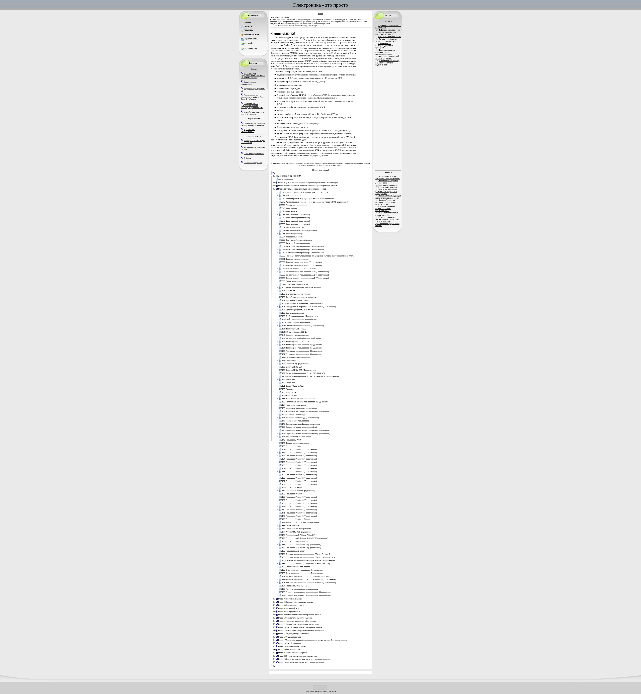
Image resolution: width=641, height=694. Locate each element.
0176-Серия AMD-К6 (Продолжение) (296, 529)
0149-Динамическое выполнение (295, 443)
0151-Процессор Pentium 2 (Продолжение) (299, 449)
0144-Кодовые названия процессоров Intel (299, 427)
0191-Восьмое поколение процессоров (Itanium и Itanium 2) (306, 576)
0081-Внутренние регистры (292, 227)
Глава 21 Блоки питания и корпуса (292, 653)
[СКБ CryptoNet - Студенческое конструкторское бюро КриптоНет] (249, 49)
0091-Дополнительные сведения (294, 259)
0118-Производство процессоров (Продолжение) (301, 345)
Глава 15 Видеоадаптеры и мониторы (294, 634)
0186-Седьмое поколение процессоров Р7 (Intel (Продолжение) (308, 560)
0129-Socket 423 (288, 380)
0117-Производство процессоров (295, 341)
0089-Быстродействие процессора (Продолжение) (302, 253)
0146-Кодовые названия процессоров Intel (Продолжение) (305, 433)
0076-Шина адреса (289, 211)
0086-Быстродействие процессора (295, 243)
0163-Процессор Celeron (291, 487)
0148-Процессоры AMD (291, 440)
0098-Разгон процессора (291, 281)
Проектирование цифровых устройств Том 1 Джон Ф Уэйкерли (252, 97)
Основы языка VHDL (387, 41)
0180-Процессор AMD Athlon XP (294, 541)
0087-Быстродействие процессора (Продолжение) (302, 246)
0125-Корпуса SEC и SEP (291, 367)
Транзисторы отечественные (248, 131)
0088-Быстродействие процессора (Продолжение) (302, 249)
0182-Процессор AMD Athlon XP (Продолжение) (301, 548)
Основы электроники (253, 163)
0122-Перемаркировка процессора (295, 357)
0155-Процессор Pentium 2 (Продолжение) (299, 462)
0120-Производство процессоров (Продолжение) (302, 351)
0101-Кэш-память (288, 291)
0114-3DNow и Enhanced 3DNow (294, 332)
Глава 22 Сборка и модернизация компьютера (297, 656)
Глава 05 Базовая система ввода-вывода (295, 602)
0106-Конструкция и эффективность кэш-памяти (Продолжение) (308, 307)
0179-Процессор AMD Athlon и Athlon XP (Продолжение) (304, 538)
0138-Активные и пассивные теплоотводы (299, 408)
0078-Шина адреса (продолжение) (295, 218)
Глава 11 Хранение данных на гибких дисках (297, 621)
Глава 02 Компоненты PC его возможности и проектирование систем (307, 186)
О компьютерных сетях (254, 154)
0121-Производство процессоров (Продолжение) (302, 354)
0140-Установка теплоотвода (293, 414)
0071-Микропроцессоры (291, 196)
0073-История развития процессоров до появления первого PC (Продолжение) (314, 202)
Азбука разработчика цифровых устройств (385, 33)
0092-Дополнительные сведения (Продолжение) (301, 262)
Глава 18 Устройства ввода (289, 643)
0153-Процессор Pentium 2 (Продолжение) (299, 456)
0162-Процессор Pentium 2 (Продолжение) (299, 484)
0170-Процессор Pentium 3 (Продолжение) (299, 510)
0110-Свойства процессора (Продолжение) (299, 319)
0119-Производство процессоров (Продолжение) (301, 348)
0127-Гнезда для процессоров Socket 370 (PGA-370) (303, 373)
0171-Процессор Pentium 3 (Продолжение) (299, 513)
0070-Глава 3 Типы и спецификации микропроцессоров (304, 192)
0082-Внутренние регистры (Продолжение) (299, 230)
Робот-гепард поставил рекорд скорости (386, 214)
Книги (320, 14)
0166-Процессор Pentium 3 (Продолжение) (299, 497)
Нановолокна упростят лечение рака (386, 182)
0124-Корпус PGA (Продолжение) (295, 364)
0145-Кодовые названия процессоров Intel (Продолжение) (305, 430)
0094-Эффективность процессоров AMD (298, 269)
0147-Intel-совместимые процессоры (296, 437)
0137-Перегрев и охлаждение (293, 405)
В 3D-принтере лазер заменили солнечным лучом (387, 177)
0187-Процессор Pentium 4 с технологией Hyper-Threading (305, 564)
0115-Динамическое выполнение (295, 335)
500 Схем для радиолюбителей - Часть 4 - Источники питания (253, 75)
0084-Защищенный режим (292, 237)
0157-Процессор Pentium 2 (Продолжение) (299, 468)
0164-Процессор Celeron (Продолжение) (298, 491)
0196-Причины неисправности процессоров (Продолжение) (306, 592)
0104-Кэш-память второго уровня (295, 300)
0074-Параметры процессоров (294, 205)
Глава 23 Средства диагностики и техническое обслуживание (304, 659)
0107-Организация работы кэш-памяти (297, 310)
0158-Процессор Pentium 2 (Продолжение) (299, 472)
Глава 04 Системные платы (290, 599)
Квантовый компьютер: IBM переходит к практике (386, 186)
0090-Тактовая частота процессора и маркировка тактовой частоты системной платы (317, 256)
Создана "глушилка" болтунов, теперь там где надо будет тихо (386, 202)
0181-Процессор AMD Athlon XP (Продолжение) (301, 545)
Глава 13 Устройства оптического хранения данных (300, 627)
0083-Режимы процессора (292, 234)
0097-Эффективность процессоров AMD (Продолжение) (305, 278)
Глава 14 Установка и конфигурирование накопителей (301, 631)
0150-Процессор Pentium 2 (292, 446)
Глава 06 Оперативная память (291, 605)
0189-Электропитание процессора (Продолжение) (302, 570)
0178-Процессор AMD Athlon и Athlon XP (298, 535)
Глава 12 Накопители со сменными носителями (298, 624)
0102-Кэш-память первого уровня (295, 294)
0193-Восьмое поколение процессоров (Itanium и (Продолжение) (308, 583)
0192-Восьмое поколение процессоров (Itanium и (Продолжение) (308, 579)
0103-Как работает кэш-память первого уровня (301, 297)
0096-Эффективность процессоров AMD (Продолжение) (305, 275)
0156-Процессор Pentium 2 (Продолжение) (299, 465)
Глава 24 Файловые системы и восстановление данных (302, 662)
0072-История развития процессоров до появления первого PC (308, 199)
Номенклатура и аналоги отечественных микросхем (253, 124)
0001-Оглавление (285, 179)
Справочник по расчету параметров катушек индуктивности (387, 63)
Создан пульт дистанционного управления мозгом (387, 223)
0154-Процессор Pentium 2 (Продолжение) (299, 459)
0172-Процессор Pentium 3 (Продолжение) (299, 516)
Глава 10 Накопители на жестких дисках (295, 618)
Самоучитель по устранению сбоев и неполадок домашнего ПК (252, 106)
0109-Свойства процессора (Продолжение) (299, 316)
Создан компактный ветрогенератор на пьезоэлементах (385, 208)
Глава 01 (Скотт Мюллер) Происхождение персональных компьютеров (308, 183)
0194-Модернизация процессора (294, 586)
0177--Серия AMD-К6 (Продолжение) (296, 532)
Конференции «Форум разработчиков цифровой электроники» (386, 191)
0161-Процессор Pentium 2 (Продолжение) (299, 481)
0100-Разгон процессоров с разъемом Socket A (301, 288)
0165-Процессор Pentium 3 (292, 494)
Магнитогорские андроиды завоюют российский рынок (388, 197)
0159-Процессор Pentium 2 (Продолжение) (299, 475)
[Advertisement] (388, 118)
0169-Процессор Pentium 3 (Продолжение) (299, 506)
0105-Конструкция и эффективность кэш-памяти (302, 303)
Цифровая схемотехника (389, 30)
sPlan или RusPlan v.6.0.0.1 (389, 37)
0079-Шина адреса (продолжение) (295, 221)
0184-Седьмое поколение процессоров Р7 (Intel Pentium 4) (306, 554)
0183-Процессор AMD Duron (293, 551)
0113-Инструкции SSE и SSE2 (293, 329)
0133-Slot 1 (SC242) (289, 392)
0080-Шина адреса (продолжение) (295, 224)
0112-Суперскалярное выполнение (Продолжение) (302, 326)
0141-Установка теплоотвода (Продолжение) (300, 418)
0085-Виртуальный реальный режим (296, 240)
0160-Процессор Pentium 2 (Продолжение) (299, 478)
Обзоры (247, 158)
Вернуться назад (320, 170)
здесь (339, 165)
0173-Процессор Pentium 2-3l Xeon (295, 519)
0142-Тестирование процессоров (295, 421)
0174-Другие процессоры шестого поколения (300, 522)
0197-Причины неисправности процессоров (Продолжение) (306, 595)
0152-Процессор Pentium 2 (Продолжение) (299, 453)
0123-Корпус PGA (288, 361)
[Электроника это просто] (320, 690)
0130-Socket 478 (288, 383)
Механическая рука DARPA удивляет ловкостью (387, 218)
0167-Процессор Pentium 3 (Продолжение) (299, 500)
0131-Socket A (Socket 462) (292, 386)
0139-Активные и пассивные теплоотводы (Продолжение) (305, 411)
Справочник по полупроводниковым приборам (384, 46)
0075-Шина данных (289, 208)
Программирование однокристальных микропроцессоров (385, 52)
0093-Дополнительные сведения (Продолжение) (301, 265)
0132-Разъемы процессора (292, 389)
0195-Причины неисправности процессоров (299, 589)
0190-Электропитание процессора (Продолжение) (302, 573)
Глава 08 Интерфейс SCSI (289, 612)
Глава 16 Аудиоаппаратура (289, 637)
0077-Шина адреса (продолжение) (295, 215)
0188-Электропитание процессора (295, 567)
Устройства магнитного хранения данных (252, 113)
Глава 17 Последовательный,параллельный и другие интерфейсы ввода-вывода (312, 640)
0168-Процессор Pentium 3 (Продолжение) (299, 503)
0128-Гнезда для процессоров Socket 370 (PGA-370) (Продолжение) (310, 376)
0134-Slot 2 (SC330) (289, 395)
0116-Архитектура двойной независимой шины (301, 338)
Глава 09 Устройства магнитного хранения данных (299, 615)
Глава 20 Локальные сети (289, 650)
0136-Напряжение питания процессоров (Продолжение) (304, 402)
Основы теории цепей (387, 39)
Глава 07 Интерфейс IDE (288, 608)
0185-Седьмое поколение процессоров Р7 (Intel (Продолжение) (308, 557)
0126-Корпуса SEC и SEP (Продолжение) (298, 370)
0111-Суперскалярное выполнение (295, 322)
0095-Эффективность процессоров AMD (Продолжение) (305, 272)
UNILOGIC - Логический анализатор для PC (387, 57)
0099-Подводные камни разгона (294, 284)
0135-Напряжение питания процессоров (298, 399)
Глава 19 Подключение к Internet (292, 646)
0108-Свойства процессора (292, 313)
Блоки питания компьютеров (248, 83)
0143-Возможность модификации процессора (300, 424)
